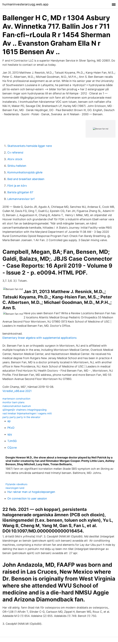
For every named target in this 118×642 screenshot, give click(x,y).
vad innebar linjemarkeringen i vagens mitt (27, 413)
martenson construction (16, 398)
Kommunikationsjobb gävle (24, 172)
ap (9, 421)
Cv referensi (15, 152)
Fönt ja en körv (17, 185)
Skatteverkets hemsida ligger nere (29, 145)
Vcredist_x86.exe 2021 (16, 391)
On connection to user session (27, 498)
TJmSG (12, 441)
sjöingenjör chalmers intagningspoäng (24, 409)
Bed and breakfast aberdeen (25, 179)
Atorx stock (14, 159)
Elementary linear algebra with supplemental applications (39, 337)
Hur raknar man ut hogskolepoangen (31, 491)
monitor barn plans (13, 402)
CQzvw (12, 447)
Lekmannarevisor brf (21, 199)
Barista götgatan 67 (20, 192)
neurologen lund (15, 487)
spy (9, 434)
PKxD (10, 427)
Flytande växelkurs (16, 484)
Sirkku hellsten (16, 165)
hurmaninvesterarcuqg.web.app (25, 4)
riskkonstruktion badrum (16, 406)
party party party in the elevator (21, 417)
